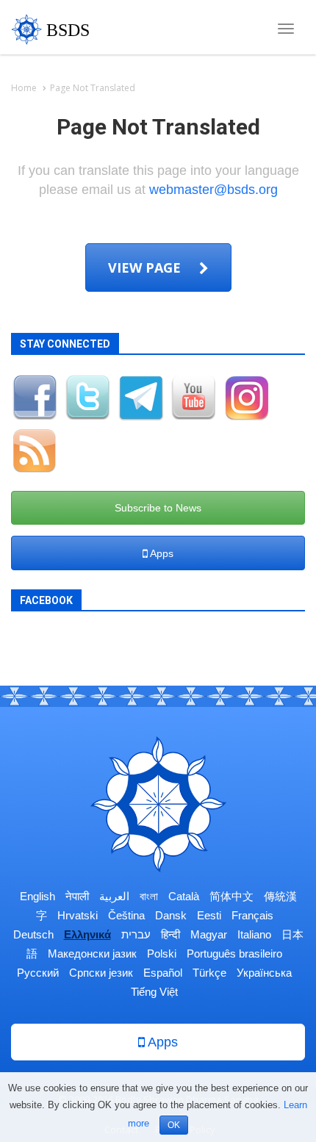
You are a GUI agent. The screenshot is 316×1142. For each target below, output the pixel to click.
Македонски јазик (92, 953)
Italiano (254, 934)
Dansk (171, 915)
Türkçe (209, 972)
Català (183, 896)
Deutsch (33, 934)
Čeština (126, 915)
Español (162, 972)
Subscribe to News (158, 508)
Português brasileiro (234, 953)
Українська (264, 972)
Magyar (208, 934)
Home (24, 88)
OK (174, 1125)
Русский (38, 972)
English (37, 896)
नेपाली (77, 896)
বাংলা (149, 896)
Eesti (209, 915)
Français (252, 915)
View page (146, 267)
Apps (160, 553)
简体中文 (231, 896)
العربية (114, 896)
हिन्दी (170, 934)
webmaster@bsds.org (213, 189)
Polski (161, 953)
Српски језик (101, 972)
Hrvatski (77, 915)
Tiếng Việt (154, 991)
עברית (136, 934)
